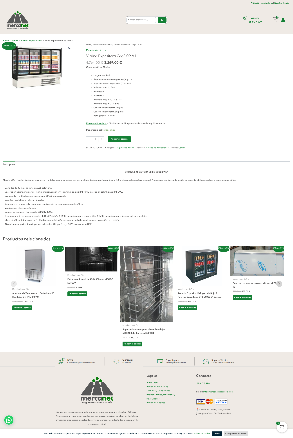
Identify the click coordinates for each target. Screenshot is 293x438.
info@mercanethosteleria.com (218, 392)
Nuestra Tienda (281, 3)
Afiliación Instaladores (262, 3)
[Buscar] (162, 20)
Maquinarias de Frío (102, 45)
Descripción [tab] (9, 164)
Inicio (88, 45)
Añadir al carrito (119, 139)
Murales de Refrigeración (157, 148)
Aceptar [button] (217, 434)
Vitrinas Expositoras (30, 41)
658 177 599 (255, 22)
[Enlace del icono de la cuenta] (283, 20)
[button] (69, 48)
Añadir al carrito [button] (22, 308)
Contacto (255, 18)
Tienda (14, 41)
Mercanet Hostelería (96, 123)
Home (6, 41)
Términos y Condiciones (158, 391)
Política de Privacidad (157, 387)
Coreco (182, 148)
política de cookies (202, 434)
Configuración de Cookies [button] (235, 434)
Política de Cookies (155, 403)
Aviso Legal (152, 383)
